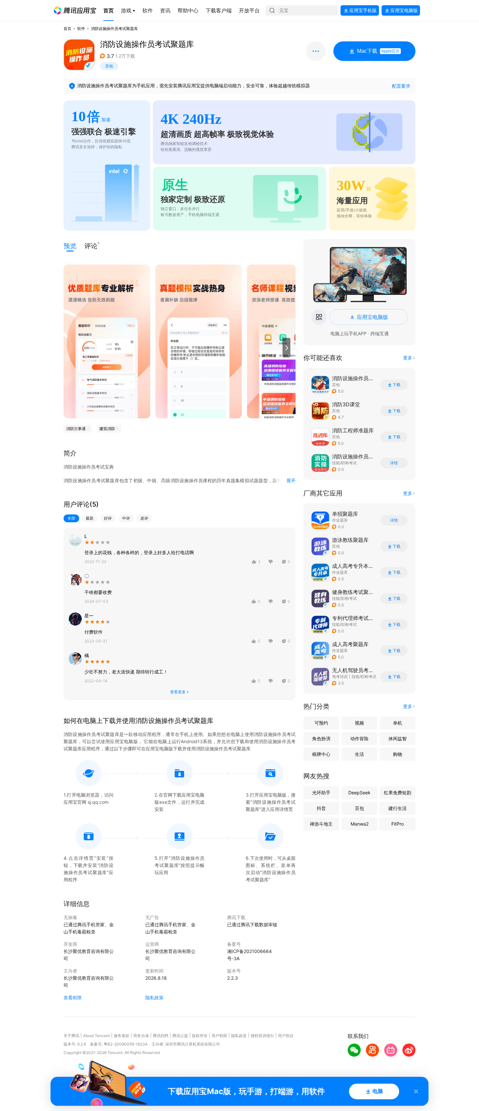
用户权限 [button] (219, 1035)
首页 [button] (67, 28)
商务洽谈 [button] (141, 1035)
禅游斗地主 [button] (321, 824)
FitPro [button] (397, 824)
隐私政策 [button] (154, 997)
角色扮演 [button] (321, 738)
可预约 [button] (321, 723)
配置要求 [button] (401, 86)
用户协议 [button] (286, 1035)
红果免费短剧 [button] (397, 792)
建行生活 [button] (397, 808)
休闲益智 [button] (397, 738)
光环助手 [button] (321, 792)
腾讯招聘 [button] (160, 1035)
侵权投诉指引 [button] (262, 1035)
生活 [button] (359, 754)
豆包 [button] (359, 808)
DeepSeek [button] (359, 792)
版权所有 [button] (200, 1035)
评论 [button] (90, 245)
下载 (396, 384)
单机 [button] (397, 723)
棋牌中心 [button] (321, 754)
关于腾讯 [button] (71, 1035)
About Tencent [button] (96, 1035)
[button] (75, 10)
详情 (394, 463)
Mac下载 (378, 51)
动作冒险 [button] (359, 738)
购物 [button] (397, 754)
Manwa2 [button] (360, 824)
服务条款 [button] (121, 1035)
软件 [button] (81, 28)
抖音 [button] (321, 808)
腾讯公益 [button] (180, 1035)
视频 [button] (359, 723)
